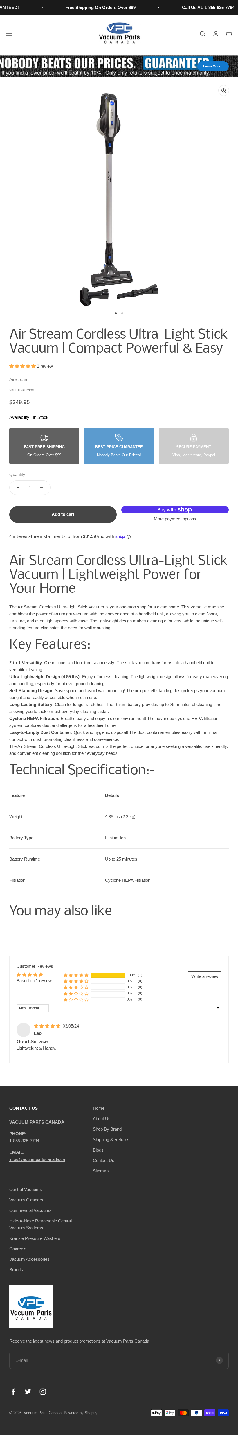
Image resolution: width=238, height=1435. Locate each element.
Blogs (98, 1149)
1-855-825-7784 (24, 1140)
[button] (23, 366)
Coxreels (17, 1248)
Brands (16, 1269)
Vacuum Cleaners (26, 1199)
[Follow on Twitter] (28, 1392)
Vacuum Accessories (29, 1259)
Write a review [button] (204, 976)
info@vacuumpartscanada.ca (37, 1159)
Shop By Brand (107, 1129)
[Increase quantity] (41, 488)
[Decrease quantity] (18, 488)
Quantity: (17, 474)
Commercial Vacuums (30, 1210)
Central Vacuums (25, 1189)
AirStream (18, 379)
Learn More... (213, 66)
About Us (102, 1118)
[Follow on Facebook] (13, 1392)
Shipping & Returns (111, 1139)
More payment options (175, 518)
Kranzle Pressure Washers (34, 1238)
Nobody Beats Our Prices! (119, 455)
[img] (48, 1025)
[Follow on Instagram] (43, 1392)
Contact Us (103, 1160)
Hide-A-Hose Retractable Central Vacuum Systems (40, 1224)
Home (98, 1108)
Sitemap (101, 1170)
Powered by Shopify (81, 1413)
